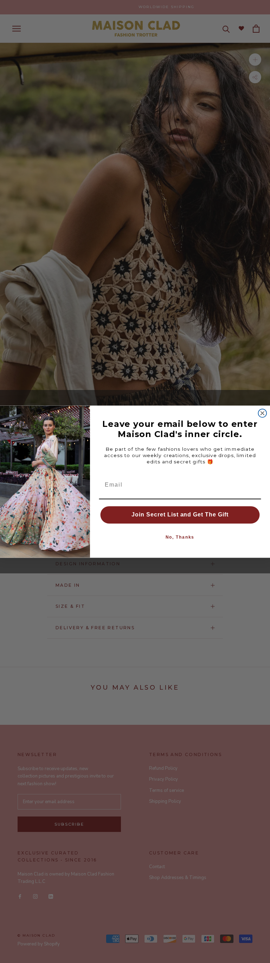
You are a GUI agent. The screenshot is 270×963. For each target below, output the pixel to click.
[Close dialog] (262, 413)
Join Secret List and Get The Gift (180, 515)
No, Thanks (180, 537)
